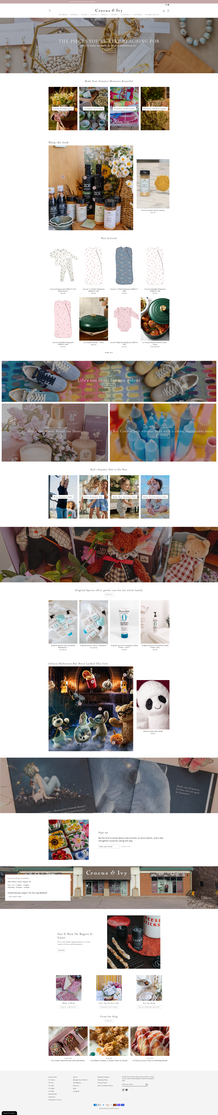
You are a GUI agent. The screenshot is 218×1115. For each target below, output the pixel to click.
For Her (84, 14)
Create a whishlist (69, 1007)
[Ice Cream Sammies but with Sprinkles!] (68, 1041)
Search (75, 1077)
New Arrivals (63, 14)
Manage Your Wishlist (80, 1080)
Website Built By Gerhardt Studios (109, 1108)
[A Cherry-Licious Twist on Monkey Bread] (149, 1041)
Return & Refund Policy (105, 1085)
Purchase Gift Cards (109, 1007)
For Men (114, 14)
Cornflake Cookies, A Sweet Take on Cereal (109, 1060)
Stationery (138, 14)
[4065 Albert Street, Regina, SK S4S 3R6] (109, 887)
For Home (74, 14)
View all (109, 352)
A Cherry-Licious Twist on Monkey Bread (150, 1060)
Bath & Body (125, 14)
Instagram (76, 1091)
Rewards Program (103, 1077)
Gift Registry (77, 1083)
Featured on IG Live (152, 14)
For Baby (104, 14)
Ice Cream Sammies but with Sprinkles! (68, 1060)
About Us (76, 1085)
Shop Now (109, 50)
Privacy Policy (102, 1083)
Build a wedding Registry (149, 1007)
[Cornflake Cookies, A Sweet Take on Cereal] (109, 1041)
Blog (74, 1088)
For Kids (94, 14)
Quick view (153, 206)
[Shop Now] (109, 381)
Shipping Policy (103, 1080)
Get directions (15, 896)
